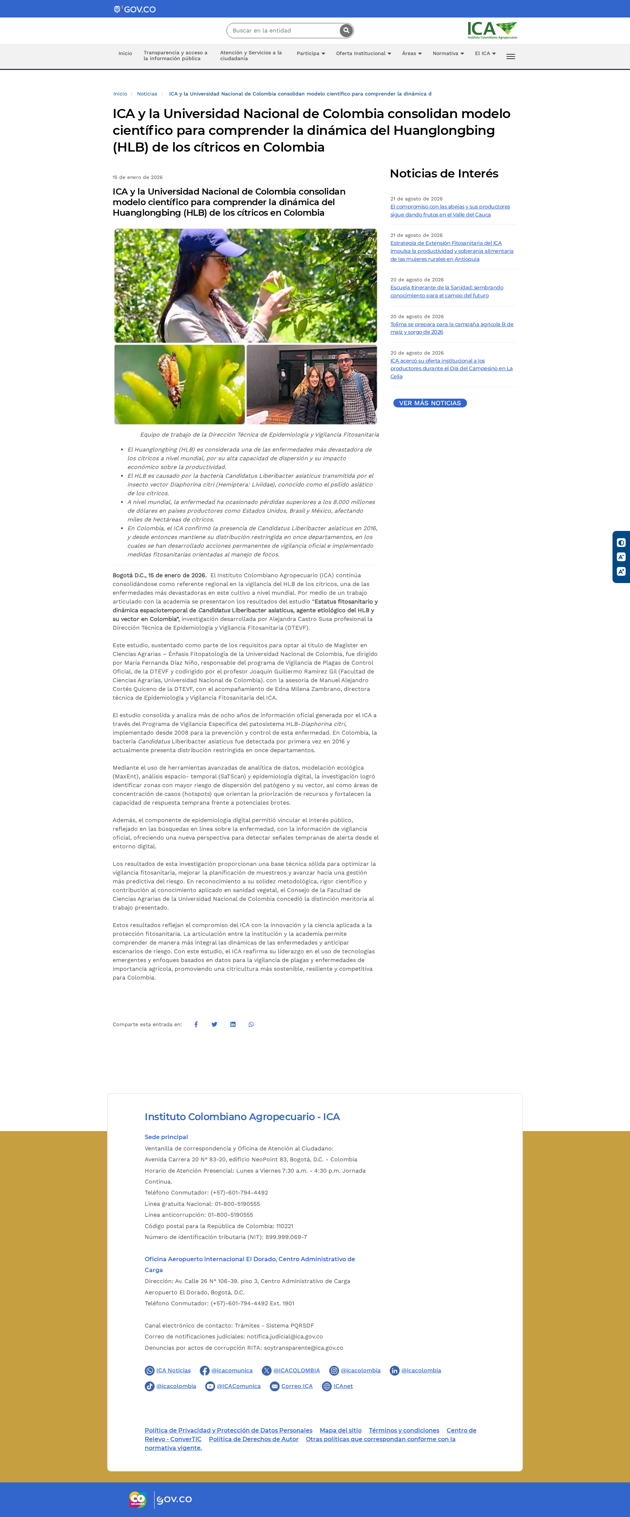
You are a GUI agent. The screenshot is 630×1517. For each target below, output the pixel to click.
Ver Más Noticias (430, 403)
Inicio (125, 53)
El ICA (482, 53)
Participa (308, 53)
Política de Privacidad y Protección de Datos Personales (228, 1430)
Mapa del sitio (341, 1430)
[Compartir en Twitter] (214, 1024)
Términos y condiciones (404, 1430)
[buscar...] (344, 30)
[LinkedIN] (232, 1024)
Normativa (445, 53)
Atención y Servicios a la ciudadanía (251, 55)
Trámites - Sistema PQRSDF (274, 1325)
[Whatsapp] (251, 1024)
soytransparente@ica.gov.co (303, 1347)
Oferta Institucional (360, 53)
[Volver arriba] (615, 1469)
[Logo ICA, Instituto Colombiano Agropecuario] (492, 30)
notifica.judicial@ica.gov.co (285, 1336)
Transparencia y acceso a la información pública (175, 55)
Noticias (147, 94)
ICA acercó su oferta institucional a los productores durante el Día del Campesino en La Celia (451, 368)
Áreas (409, 53)
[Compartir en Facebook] (196, 1024)
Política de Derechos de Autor (254, 1439)
